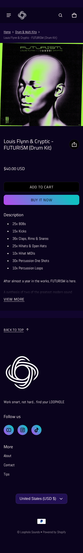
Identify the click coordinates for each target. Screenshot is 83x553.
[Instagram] (23, 430)
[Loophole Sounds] (22, 15)
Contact (9, 465)
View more (14, 299)
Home (7, 32)
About (8, 455)
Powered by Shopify (54, 532)
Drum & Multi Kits (26, 32)
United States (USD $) (38, 499)
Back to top (14, 329)
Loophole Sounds (30, 532)
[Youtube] (9, 430)
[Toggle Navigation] (9, 15)
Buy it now (41, 200)
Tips (6, 474)
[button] (60, 15)
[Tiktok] (36, 430)
